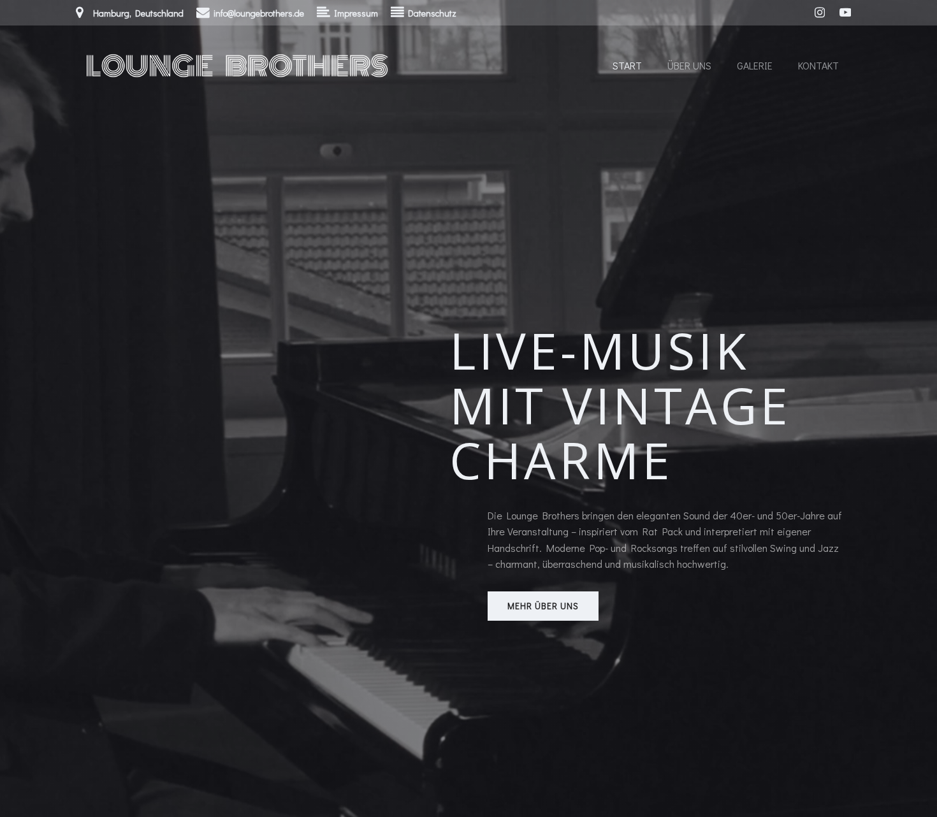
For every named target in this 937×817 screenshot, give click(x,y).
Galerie (755, 65)
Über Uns (689, 65)
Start (627, 65)
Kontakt (818, 65)
